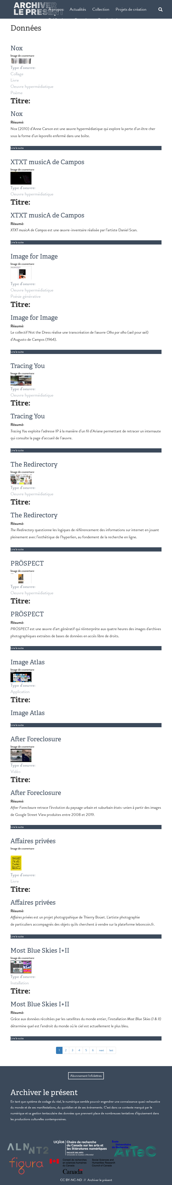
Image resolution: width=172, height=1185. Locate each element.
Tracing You (27, 366)
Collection (100, 9)
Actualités (78, 9)
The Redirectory (33, 464)
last (111, 1050)
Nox (16, 48)
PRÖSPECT (27, 563)
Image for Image (34, 256)
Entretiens (83, 20)
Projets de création (131, 9)
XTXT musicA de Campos (47, 162)
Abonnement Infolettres (86, 1075)
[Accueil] (39, 8)
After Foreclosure (35, 739)
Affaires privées (33, 841)
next (101, 1050)
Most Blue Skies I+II (39, 950)
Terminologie (108, 20)
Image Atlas (27, 662)
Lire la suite (16, 148)
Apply (158, 9)
